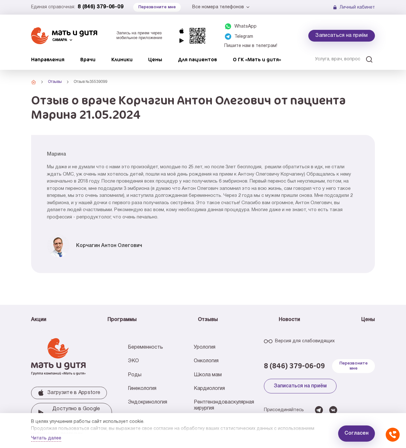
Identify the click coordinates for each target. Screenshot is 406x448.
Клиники (122, 59)
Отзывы (208, 320)
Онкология (206, 361)
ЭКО (133, 361)
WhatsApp (245, 26)
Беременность (145, 347)
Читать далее (46, 438)
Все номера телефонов (218, 7)
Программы (122, 320)
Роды (134, 375)
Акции (38, 320)
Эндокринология (147, 402)
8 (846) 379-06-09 (101, 7)
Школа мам (208, 375)
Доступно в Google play (76, 412)
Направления (47, 59)
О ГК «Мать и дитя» (257, 59)
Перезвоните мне (353, 366)
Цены (155, 59)
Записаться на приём (341, 35)
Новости (289, 320)
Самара (59, 40)
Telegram (243, 37)
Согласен (356, 433)
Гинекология (142, 388)
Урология (204, 347)
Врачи (87, 59)
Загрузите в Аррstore (73, 393)
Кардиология (209, 388)
